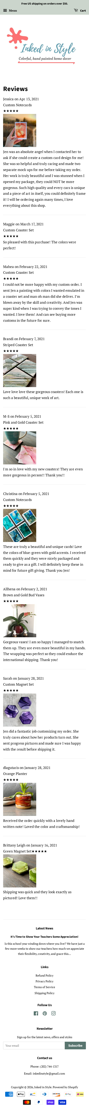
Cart (82, 11)
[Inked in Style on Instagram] (53, 1014)
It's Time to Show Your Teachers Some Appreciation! (44, 937)
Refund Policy (44, 975)
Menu (12, 10)
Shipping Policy (44, 993)
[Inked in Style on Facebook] (36, 1014)
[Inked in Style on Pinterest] (44, 1014)
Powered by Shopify (65, 1087)
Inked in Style (43, 1087)
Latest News (44, 928)
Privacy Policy (44, 981)
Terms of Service (44, 987)
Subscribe (75, 1045)
